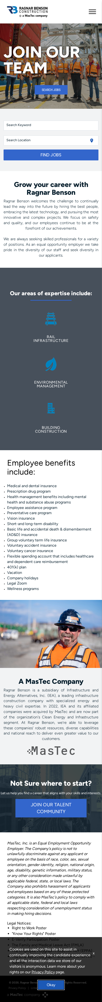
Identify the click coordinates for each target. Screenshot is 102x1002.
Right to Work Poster (29, 928)
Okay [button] (51, 985)
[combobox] (51, 126)
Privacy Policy (43, 972)
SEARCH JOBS (51, 90)
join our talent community (51, 808)
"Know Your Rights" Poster (34, 933)
